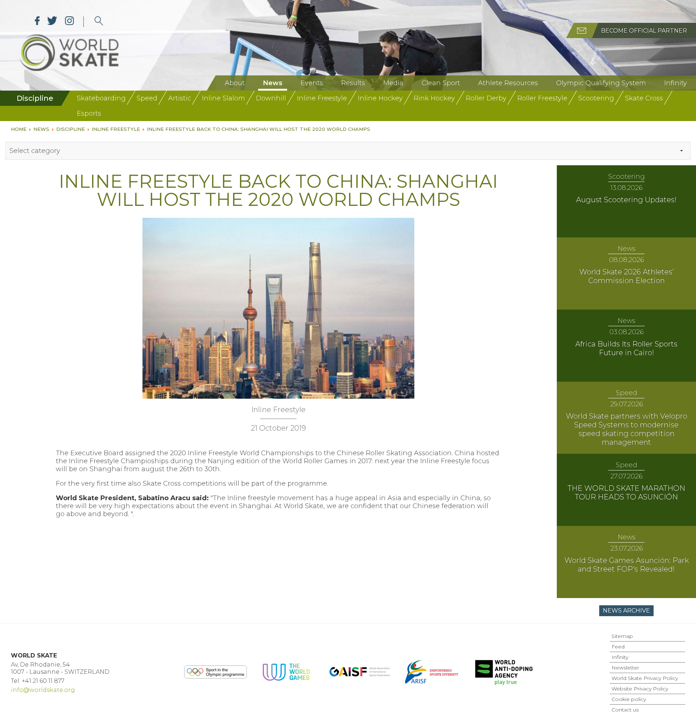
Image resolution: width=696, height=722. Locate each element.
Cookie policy (629, 699)
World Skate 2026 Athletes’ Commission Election (626, 276)
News (272, 83)
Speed (147, 98)
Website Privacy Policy (640, 688)
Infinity (675, 83)
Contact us (625, 709)
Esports (89, 113)
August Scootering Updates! (626, 199)
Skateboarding (101, 98)
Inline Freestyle (322, 98)
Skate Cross (644, 98)
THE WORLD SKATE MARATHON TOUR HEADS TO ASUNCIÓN (626, 492)
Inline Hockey (380, 98)
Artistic (179, 98)
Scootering (596, 98)
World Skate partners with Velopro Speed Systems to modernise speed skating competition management (626, 429)
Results (353, 83)
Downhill (271, 98)
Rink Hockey (434, 98)
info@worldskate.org (43, 689)
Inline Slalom (223, 98)
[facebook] (37, 21)
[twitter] (52, 21)
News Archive (626, 610)
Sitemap (622, 636)
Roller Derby (486, 98)
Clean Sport (441, 83)
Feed (618, 646)
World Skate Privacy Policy (645, 678)
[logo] (99, 21)
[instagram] (69, 21)
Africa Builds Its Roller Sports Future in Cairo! (626, 348)
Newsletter (625, 667)
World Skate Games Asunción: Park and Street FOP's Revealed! (626, 564)
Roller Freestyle (542, 98)
